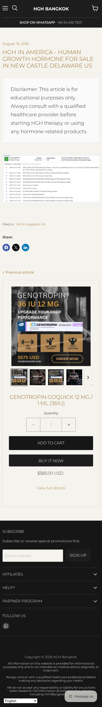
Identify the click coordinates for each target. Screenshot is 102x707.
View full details (51, 488)
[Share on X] (16, 247)
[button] (19, 377)
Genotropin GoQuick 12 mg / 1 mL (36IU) (51, 400)
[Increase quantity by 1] (69, 425)
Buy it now (51, 460)
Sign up (78, 555)
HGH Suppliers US (31, 224)
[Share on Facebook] (6, 247)
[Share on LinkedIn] (25, 247)
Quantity (51, 413)
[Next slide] (88, 377)
